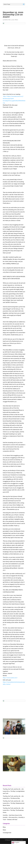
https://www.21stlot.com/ (10, 677)
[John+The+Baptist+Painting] (14, 771)
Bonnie (6, 19)
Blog (4, 827)
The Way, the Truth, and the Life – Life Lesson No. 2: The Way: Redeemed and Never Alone (13, 803)
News (16, 19)
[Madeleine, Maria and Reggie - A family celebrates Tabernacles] (14, 734)
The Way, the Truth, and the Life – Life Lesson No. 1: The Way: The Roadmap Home (13, 810)
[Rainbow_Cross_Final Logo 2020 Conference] (14, 716)
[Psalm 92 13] (11, 752)
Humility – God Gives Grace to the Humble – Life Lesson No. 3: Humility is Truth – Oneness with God (14, 817)
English (16, 842)
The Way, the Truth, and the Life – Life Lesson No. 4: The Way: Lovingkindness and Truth (14, 791)
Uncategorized (7, 832)
